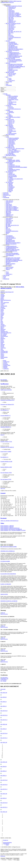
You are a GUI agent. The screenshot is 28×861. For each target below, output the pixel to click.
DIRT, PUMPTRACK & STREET (13, 117)
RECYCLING (11, 71)
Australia (2, 296)
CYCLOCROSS (11, 128)
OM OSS (8, 40)
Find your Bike (9, 81)
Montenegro (3, 329)
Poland (2, 339)
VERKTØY (10, 180)
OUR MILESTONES (12, 46)
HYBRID (8, 110)
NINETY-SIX (11, 29)
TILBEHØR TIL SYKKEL (14, 169)
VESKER (10, 173)
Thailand (2, 354)
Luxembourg (3, 325)
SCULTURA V (11, 80)
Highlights (5, 366)
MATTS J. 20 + (11, 121)
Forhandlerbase (6, 843)
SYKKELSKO (11, 187)
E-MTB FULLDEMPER (13, 138)
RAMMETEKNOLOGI (13, 54)
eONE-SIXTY (11, 10)
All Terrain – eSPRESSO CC (14, 150)
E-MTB (7, 136)
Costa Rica (3, 303)
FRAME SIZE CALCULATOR (15, 65)
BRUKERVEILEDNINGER (14, 67)
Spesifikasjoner (6, 361)
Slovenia (2, 346)
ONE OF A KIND (12, 73)
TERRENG (8, 95)
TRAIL (9, 100)
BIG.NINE (10, 30)
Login (7, 84)
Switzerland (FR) (4, 352)
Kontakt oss (5, 840)
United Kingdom (4, 357)
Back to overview (4, 614)
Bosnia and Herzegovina (6, 300)
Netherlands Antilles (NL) (6, 332)
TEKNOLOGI (9, 51)
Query (2, 87)
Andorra (2, 294)
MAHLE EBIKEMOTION (14, 57)
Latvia (2, 323)
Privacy (9, 78)
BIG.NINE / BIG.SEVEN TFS (14, 31)
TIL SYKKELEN (9, 171)
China (2, 301)
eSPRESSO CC (11, 22)
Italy (1, 319)
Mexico (2, 328)
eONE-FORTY (11, 11)
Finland (2, 310)
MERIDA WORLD (10, 72)
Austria (2, 297)
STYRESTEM (11, 164)
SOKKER (10, 189)
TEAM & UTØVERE (10, 58)
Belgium (2, 299)
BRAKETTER (11, 174)
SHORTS (10, 184)
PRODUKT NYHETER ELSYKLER (14, 6)
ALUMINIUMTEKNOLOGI (14, 53)
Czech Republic (4, 305)
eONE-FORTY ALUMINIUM (14, 16)
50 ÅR (4, 156)
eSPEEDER (10, 153)
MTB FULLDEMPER (13, 96)
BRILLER (10, 190)
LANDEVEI (8, 105)
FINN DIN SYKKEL (10, 134)
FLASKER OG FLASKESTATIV (15, 178)
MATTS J (10, 124)
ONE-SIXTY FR (11, 26)
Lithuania (2, 324)
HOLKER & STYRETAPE (14, 166)
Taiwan (2, 353)
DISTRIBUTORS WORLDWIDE (15, 64)
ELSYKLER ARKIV (10, 154)
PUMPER (10, 177)
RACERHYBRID (12, 131)
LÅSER (10, 181)
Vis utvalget (3, 689)
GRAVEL (8, 113)
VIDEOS (10, 75)
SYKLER (5, 93)
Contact (10, 79)
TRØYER (10, 183)
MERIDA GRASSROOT (13, 50)
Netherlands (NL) (4, 331)
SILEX (9, 39)
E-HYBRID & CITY (10, 147)
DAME (9, 132)
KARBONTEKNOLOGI (13, 52)
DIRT (9, 33)
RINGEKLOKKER (12, 176)
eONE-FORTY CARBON (13, 15)
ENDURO (10, 103)
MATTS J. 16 (11, 122)
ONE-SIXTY (11, 25)
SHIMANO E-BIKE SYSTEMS (15, 56)
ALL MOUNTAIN (12, 102)
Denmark (2, 307)
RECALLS (10, 68)
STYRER (10, 163)
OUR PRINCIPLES (12, 43)
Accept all (3, 858)
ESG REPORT (11, 45)
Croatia (2, 304)
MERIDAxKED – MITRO (14, 160)
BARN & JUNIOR (10, 119)
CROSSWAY (11, 112)
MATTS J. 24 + (11, 120)
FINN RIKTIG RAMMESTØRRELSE (16, 66)
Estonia (2, 309)
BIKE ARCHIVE (9, 125)
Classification (6, 368)
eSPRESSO (10, 20)
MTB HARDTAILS (12, 97)
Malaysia (2, 326)
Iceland (2, 315)
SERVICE (8, 63)
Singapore (3, 344)
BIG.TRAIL (11, 32)
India (2, 316)
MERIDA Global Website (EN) (7, 292)
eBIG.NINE (10, 17)
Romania (2, 342)
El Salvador (3, 308)
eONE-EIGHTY (11, 8)
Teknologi (5, 367)
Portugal (2, 340)
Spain (2, 349)
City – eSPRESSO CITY (13, 152)
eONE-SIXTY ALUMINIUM (14, 14)
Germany (2, 312)
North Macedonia (4, 336)
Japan (2, 321)
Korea (2, 322)
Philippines (3, 338)
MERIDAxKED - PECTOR (14, 161)
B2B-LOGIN (6, 194)
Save (18, 859)
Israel (2, 318)
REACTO (10, 35)
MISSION (10, 38)
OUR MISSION (11, 42)
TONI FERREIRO (12, 61)
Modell (4, 360)
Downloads (5, 364)
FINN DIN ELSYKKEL (11, 155)
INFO (7, 77)
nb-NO (4, 276)
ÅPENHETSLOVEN (12, 47)
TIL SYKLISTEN (9, 182)
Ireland (2, 317)
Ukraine (2, 356)
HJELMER (10, 185)
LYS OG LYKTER (12, 175)
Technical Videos (6, 365)
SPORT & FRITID (12, 104)
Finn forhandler (4, 379)
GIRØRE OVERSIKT (13, 70)
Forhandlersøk (9, 85)
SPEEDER (10, 111)
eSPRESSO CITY (12, 21)
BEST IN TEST (11, 74)
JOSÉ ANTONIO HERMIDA (14, 59)
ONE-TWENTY (11, 24)
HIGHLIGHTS (9, 159)
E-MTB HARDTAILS (13, 139)
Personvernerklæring (7, 842)
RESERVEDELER (12, 170)
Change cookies (9, 858)
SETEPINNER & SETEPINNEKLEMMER (17, 167)
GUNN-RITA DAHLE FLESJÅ (15, 60)
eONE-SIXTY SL (12, 7)
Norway (2, 337)
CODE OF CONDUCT (13, 44)
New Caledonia (4, 333)
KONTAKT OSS (6, 195)
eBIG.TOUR (11, 18)
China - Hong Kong (5, 302)
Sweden (2, 350)
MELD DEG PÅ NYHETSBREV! (15, 49)
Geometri (5, 362)
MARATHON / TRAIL (13, 99)
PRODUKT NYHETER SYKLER (13, 23)
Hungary (2, 314)
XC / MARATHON (12, 98)
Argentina (3, 295)
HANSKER (10, 188)
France (2, 311)
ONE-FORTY (11, 28)
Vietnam (2, 358)
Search (2, 88)
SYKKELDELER (9, 162)
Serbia (2, 343)
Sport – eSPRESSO (12, 149)
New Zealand (3, 335)
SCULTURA (11, 36)
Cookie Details (16, 858)
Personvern (3, 856)
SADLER (10, 168)
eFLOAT (10, 9)
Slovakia (2, 345)
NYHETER (5, 192)
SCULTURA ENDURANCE (14, 37)
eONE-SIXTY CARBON (13, 13)
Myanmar (2, 330)
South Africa (3, 347)
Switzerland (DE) (4, 351)
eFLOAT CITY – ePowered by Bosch (16, 148)
